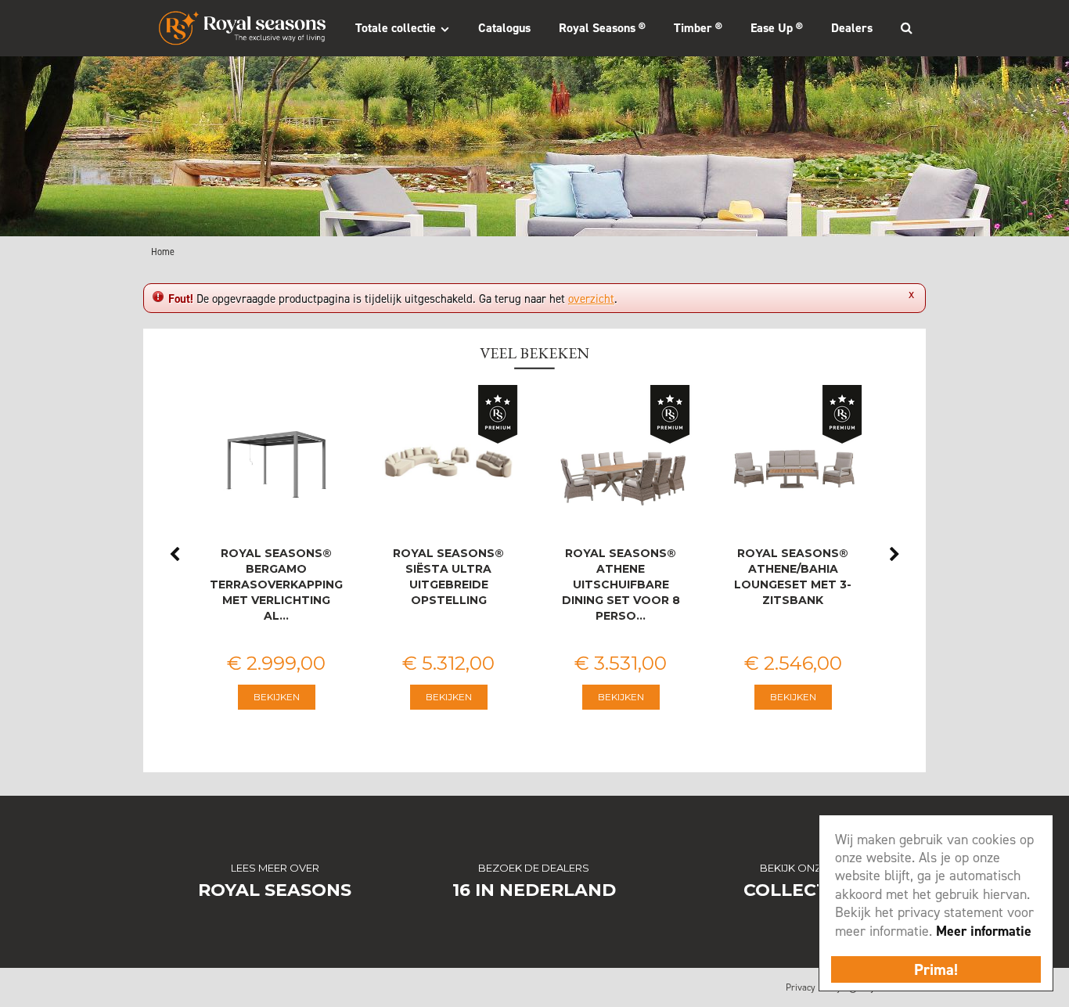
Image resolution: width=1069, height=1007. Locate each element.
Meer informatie (983, 931)
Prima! (936, 969)
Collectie (794, 890)
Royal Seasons (274, 890)
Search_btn (906, 27)
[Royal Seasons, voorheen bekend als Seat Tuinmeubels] (242, 28)
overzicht (591, 299)
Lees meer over (275, 867)
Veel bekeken (534, 353)
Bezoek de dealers (533, 867)
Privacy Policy (813, 987)
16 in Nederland (534, 890)
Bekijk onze (794, 867)
